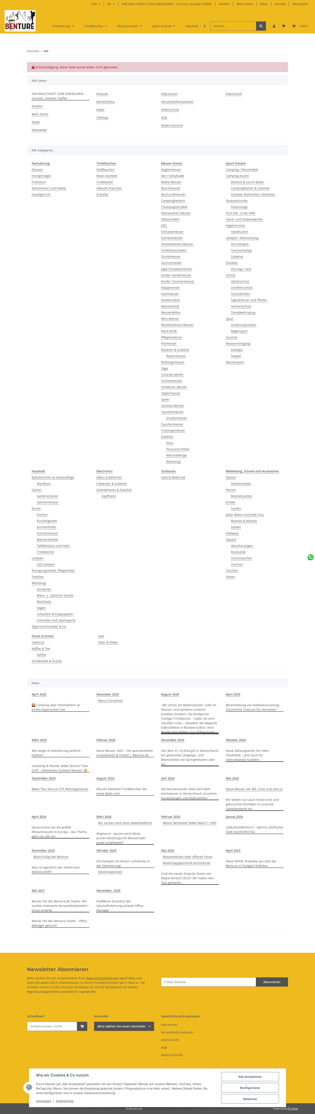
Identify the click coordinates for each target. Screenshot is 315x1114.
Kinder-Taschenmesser (177, 281)
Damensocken (241, 483)
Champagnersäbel (174, 207)
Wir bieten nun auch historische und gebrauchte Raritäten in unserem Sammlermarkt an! (252, 804)
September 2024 (44, 778)
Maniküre (44, 483)
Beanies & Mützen (244, 521)
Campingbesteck (173, 201)
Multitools (44, 602)
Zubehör (102, 194)
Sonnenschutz (241, 306)
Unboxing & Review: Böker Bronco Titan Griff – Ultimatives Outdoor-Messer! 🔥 (60, 768)
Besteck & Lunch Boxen (247, 182)
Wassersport (235, 362)
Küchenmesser (47, 533)
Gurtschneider (171, 263)
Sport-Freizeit (236, 163)
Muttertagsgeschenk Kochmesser (187, 863)
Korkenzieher (170, 300)
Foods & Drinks (43, 636)
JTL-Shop (293, 1108)
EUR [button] (94, 4)
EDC (164, 225)
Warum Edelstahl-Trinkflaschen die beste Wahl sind (121, 791)
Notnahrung (41, 163)
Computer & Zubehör (111, 483)
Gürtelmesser (171, 256)
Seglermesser (171, 393)
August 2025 (170, 694)
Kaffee (41, 655)
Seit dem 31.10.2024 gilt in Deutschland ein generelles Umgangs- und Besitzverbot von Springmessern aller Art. (189, 757)
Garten (37, 490)
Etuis (169, 443)
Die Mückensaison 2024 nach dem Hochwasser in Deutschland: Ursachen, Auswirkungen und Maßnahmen (189, 793)
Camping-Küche (237, 176)
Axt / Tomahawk (172, 176)
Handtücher (239, 232)
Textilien (38, 577)
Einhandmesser (172, 232)
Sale (101, 636)
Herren (231, 490)
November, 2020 (108, 890)
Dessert (37, 169)
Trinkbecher (45, 552)
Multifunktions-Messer (177, 325)
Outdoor (232, 263)
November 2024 (172, 740)
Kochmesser (170, 294)
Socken (236, 508)
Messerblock (170, 306)
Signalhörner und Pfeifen (249, 300)
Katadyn (237, 350)
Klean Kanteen (106, 176)
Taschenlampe (241, 250)
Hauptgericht (41, 194)
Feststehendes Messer (177, 244)
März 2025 (39, 740)
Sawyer (236, 356)
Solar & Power (108, 642)
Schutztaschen (241, 558)
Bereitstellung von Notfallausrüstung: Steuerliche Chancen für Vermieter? (253, 707)
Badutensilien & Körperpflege (53, 477)
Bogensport (239, 331)
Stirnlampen (240, 244)
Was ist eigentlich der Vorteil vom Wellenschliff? (56, 869)
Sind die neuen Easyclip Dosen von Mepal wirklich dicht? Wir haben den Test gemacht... (187, 878)
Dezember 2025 (107, 694)
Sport (230, 319)
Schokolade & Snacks (47, 661)
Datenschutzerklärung (102, 978)
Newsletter (300, 4)
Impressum (43, 1101)
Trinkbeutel (104, 182)
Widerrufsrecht (172, 125)
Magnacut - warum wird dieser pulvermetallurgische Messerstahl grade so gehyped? (121, 838)
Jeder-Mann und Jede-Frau (245, 515)
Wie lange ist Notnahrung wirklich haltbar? (56, 753)
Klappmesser (170, 288)
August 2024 (105, 778)
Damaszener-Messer (176, 213)
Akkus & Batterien (109, 477)
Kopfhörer (109, 496)
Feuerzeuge (239, 207)
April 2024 (39, 817)
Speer (165, 399)
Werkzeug (173, 461)
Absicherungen (242, 546)
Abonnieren (271, 982)
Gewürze (38, 642)
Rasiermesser (176, 356)
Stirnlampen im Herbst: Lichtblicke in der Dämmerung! (123, 863)
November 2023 (43, 850)
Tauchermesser (172, 424)
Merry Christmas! (110, 700)
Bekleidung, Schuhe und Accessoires (252, 471)
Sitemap (102, 117)
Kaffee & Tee (41, 648)
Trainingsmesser (173, 430)
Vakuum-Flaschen (109, 188)
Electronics (104, 471)
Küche (36, 508)
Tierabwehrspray (243, 312)
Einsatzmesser (176, 418)
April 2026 (39, 694)
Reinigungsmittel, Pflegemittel (53, 570)
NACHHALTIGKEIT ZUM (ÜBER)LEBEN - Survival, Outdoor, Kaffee (167, 4)
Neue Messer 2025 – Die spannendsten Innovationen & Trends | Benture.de (124, 753)
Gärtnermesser (47, 502)
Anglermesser (171, 169)
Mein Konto (245, 4)
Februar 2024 (170, 817)
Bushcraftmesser (173, 194)
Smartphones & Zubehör (114, 490)
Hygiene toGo (235, 225)
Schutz (231, 275)
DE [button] (109, 4)
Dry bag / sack (241, 269)
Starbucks (168, 471)
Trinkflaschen (106, 163)
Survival (231, 337)
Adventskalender (110, 872)
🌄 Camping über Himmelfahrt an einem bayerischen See (56, 707)
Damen (231, 477)
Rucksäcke (238, 552)
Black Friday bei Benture (50, 857)
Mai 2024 (232, 778)
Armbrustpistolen (243, 325)
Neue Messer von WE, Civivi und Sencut (254, 789)
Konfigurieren (250, 1088)
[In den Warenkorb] (82, 1026)
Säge (164, 368)
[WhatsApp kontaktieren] (310, 557)
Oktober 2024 (236, 740)
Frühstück (39, 182)
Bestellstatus (105, 102)
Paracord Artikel (177, 449)
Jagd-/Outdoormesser (176, 269)
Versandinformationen (177, 102)
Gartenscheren (47, 496)
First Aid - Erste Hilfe (240, 213)
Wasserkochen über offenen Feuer (187, 857)
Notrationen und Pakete (49, 188)
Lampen (37, 558)
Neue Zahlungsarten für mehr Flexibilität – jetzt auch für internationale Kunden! (247, 755)
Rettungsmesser (172, 362)
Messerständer (47, 539)
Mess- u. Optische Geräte (55, 595)
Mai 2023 (167, 850)
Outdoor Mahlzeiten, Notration (253, 194)
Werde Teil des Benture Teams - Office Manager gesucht (59, 923)
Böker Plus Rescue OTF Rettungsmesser (60, 789)
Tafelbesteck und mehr (53, 546)
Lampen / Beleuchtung (242, 238)
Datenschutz (65, 1101)
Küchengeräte (47, 521)
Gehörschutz (240, 281)
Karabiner (44, 589)
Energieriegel (41, 176)
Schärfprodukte (172, 374)
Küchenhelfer (46, 527)
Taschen (237, 564)
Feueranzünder (237, 201)
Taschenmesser (172, 412)
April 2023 (233, 850)
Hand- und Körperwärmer (244, 219)
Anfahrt (224, 4)
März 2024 (103, 817)
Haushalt (38, 471)
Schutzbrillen (240, 294)
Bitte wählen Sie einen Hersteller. (122, 1026)
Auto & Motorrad (173, 477)
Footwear (232, 533)
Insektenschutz (242, 288)
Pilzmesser (169, 343)
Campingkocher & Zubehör (250, 188)
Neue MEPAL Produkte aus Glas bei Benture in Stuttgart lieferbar (251, 863)
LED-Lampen (46, 564)
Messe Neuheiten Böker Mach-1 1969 (189, 823)
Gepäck (231, 539)
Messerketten (171, 312)
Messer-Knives (171, 163)
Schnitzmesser (171, 381)
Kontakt (280, 4)
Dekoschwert (170, 219)
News (264, 4)
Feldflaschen (105, 169)
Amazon (102, 94)
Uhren (230, 577)
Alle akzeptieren (250, 1076)
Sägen (41, 608)
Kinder (231, 502)
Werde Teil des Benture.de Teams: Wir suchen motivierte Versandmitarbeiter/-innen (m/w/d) (60, 905)
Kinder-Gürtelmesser (176, 275)
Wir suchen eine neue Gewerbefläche (125, 823)
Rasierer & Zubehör (175, 350)
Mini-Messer (170, 319)
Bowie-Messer (171, 182)
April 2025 (233, 694)
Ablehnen (250, 1099)
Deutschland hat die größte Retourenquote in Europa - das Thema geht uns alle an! (59, 831)
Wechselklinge (176, 455)
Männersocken (241, 496)
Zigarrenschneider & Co (49, 626)
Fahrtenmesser (172, 238)
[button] (274, 26)
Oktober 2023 (106, 850)
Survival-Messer (172, 406)
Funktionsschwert (173, 250)
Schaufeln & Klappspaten (55, 614)
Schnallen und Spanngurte (56, 620)
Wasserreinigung (238, 343)
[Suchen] (261, 26)
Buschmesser (170, 188)
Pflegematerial (171, 337)
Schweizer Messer (174, 387)
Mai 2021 (38, 890)
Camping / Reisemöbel (242, 169)
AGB (164, 117)
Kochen (42, 515)
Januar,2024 (234, 817)
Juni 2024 (167, 778)
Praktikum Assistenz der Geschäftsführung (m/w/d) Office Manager (119, 905)
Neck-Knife (169, 331)
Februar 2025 (106, 740)
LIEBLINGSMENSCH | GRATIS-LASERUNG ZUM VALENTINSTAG (254, 829)
